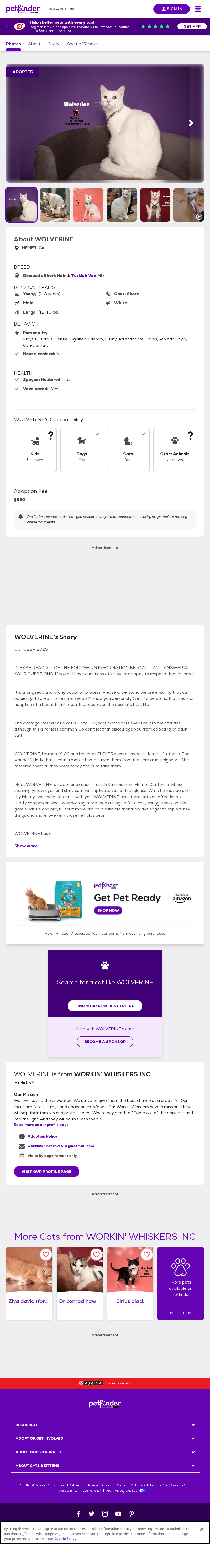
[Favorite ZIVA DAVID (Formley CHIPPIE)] (45, 1254)
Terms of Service (100, 1485)
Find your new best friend (105, 1006)
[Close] (201, 1529)
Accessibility (68, 1491)
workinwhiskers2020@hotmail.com (61, 1146)
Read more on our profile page (41, 1124)
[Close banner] (7, 26)
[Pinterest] (131, 1514)
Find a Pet (56, 9)
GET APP (192, 26)
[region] (105, 1532)
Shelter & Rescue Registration (42, 1485)
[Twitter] (91, 1514)
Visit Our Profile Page (47, 1171)
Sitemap (76, 1485)
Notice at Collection (131, 1485)
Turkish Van (83, 275)
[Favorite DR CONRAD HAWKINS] (96, 1254)
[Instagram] (105, 1514)
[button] (21, 205)
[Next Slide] (191, 123)
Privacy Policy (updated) (167, 1485)
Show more (25, 846)
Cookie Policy (91, 1491)
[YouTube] (118, 1514)
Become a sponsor (105, 1041)
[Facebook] (78, 1514)
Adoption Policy (42, 1136)
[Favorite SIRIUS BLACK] (146, 1254)
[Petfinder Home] (23, 9)
